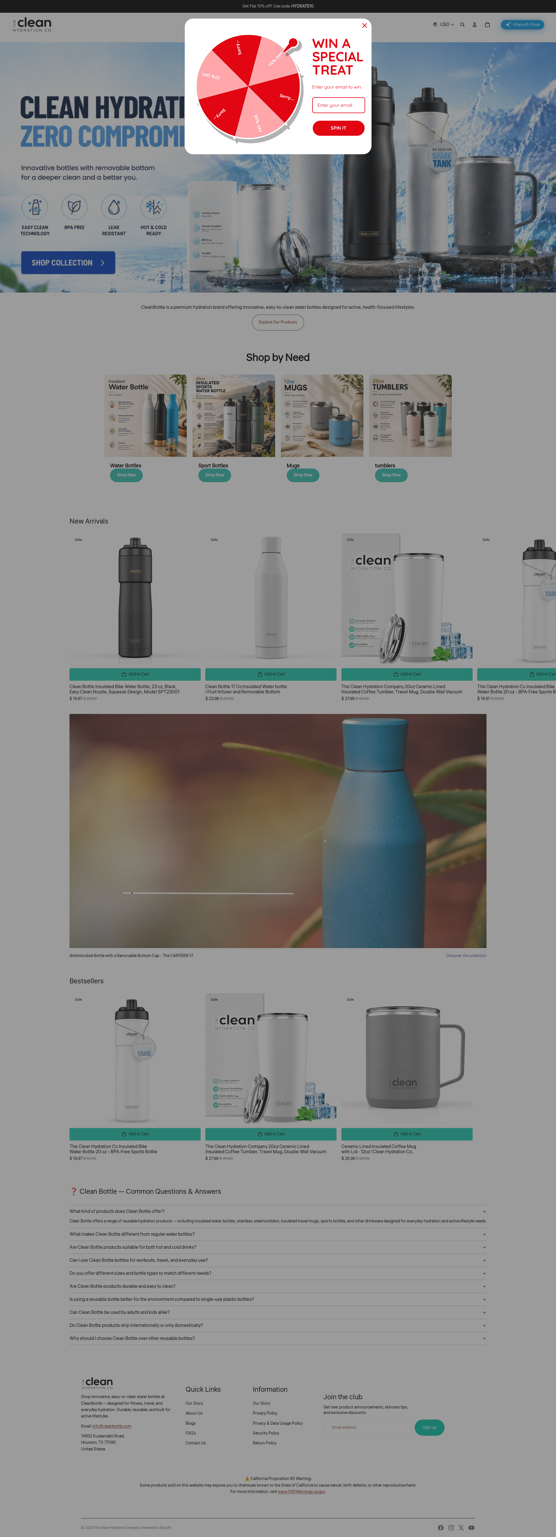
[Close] (365, 25)
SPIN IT (338, 128)
